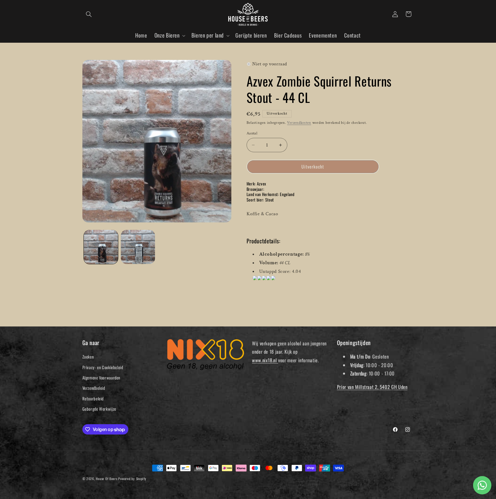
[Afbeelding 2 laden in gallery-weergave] (138, 247)
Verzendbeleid (93, 388)
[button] (89, 14)
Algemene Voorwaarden (101, 377)
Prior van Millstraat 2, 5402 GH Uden (372, 386)
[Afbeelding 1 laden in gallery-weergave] (101, 247)
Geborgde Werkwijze (99, 409)
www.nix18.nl (265, 360)
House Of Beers (106, 478)
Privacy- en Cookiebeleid (102, 367)
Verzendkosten (299, 122)
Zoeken (88, 356)
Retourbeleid (93, 398)
